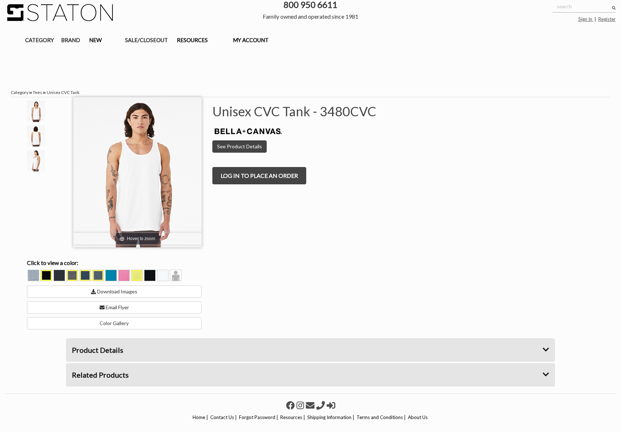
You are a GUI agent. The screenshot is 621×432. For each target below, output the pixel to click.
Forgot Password (257, 417)
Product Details (97, 350)
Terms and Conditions (379, 417)
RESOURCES (192, 40)
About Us (418, 417)
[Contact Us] (311, 405)
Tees (37, 92)
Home (199, 417)
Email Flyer (117, 307)
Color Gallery (114, 323)
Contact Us (222, 417)
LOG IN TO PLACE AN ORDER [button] (259, 175)
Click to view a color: (52, 262)
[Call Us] (321, 405)
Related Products (100, 374)
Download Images (116, 291)
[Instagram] (301, 405)
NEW (95, 40)
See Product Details (239, 146)
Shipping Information (329, 417)
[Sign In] (331, 405)
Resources (291, 417)
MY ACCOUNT (250, 40)
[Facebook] (291, 405)
